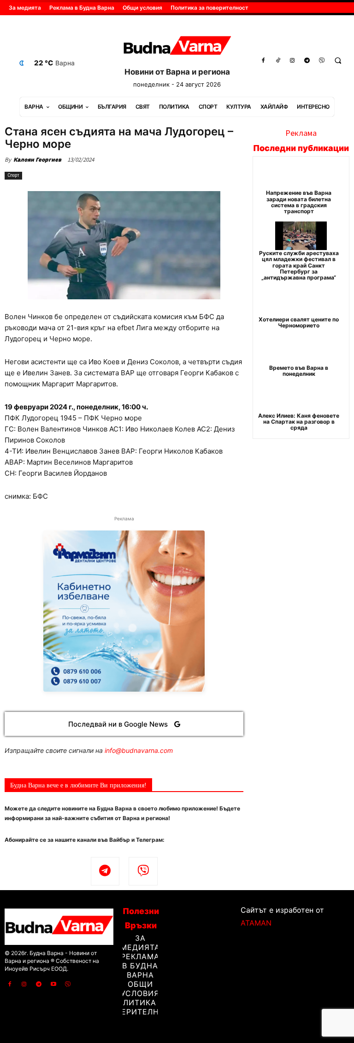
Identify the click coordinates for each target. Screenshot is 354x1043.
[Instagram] (293, 61)
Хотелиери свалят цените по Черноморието (299, 322)
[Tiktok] (278, 61)
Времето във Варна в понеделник (298, 370)
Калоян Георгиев (37, 159)
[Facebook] (263, 61)
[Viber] (322, 61)
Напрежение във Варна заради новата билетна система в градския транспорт (298, 202)
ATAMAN (256, 922)
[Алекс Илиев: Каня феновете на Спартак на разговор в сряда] (301, 398)
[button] (337, 60)
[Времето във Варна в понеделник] (301, 350)
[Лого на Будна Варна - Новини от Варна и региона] (177, 47)
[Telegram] (307, 61)
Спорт (13, 175)
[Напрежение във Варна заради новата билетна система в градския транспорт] (301, 175)
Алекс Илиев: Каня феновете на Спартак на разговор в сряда (298, 421)
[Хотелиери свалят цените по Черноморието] (301, 302)
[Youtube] (53, 984)
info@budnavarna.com (139, 750)
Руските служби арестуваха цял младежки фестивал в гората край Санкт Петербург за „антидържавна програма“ (299, 265)
